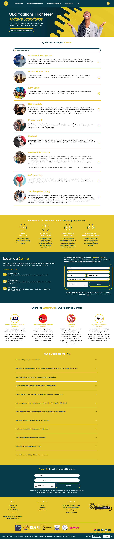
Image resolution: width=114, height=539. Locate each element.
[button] (18, 3)
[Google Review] (95, 530)
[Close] (112, 536)
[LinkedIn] (98, 530)
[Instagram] (109, 530)
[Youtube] (105, 530)
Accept (106, 536)
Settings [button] (88, 536)
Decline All (97, 536)
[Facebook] (102, 530)
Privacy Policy (71, 536)
